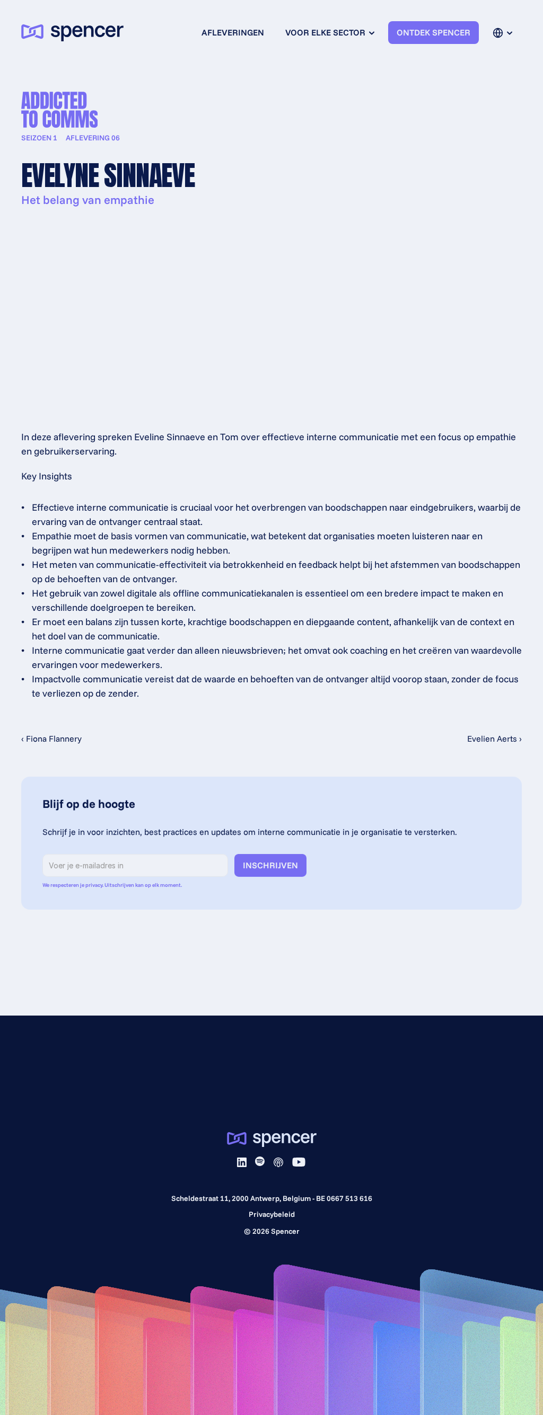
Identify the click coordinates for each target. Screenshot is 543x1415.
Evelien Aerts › (494, 738)
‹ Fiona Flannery (51, 738)
